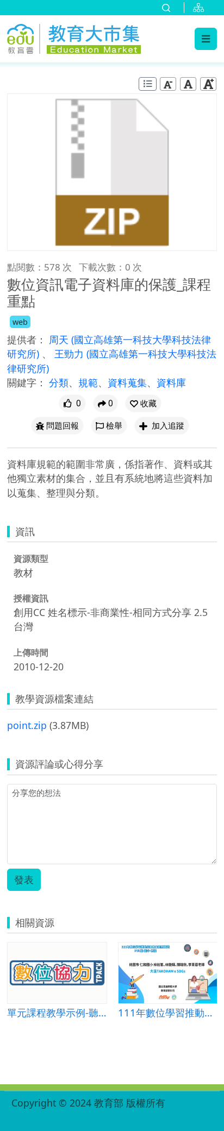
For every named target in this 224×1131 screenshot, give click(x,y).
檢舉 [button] (114, 425)
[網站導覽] (200, 7)
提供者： (26, 339)
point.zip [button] (27, 725)
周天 (60, 339)
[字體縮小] (168, 84)
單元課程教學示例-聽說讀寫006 (57, 1012)
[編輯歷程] (148, 84)
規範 (88, 382)
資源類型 (31, 558)
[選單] (206, 38)
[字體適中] (188, 84)
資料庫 (171, 382)
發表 (24, 879)
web (20, 322)
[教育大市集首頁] (74, 37)
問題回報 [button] (62, 425)
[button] (143, 403)
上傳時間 (31, 652)
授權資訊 (31, 598)
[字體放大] (208, 84)
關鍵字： (26, 382)
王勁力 (70, 353)
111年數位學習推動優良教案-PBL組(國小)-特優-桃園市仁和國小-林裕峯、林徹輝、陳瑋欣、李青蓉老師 (167, 1012)
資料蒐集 (127, 382)
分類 (59, 382)
